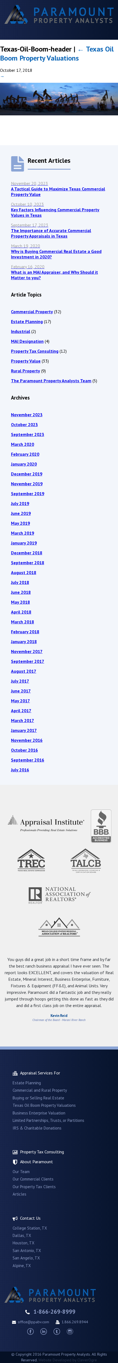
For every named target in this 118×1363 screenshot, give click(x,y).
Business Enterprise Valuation (39, 1113)
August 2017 (23, 671)
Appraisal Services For (40, 1073)
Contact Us (30, 1218)
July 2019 (20, 503)
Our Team (21, 1171)
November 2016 (27, 740)
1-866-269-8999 (54, 1311)
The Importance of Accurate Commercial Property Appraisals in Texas (51, 230)
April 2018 (21, 612)
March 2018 (22, 622)
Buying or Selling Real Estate (38, 1097)
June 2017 (21, 691)
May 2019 (20, 523)
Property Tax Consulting (34, 351)
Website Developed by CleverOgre (67, 1360)
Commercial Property (32, 311)
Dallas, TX (22, 1235)
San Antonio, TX (27, 1250)
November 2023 (27, 414)
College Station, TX (30, 1228)
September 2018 (27, 562)
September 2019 (27, 493)
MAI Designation (27, 341)
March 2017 (22, 720)
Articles (19, 1194)
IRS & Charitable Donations (37, 1128)
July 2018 (20, 582)
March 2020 (22, 444)
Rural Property (25, 370)
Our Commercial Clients (33, 1179)
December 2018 (26, 552)
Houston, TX (23, 1242)
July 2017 (20, 681)
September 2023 (27, 434)
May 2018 (20, 602)
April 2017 (21, 710)
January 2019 (24, 543)
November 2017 (27, 651)
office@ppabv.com (33, 1321)
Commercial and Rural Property (40, 1090)
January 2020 (24, 464)
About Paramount (36, 1161)
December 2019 (26, 474)
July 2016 (20, 769)
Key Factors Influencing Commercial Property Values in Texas (55, 209)
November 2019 (27, 483)
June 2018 (21, 592)
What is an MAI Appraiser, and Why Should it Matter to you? (54, 272)
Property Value (26, 361)
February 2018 (25, 631)
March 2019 (22, 533)
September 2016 (27, 760)
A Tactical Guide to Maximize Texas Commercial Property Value (58, 189)
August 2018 (23, 572)
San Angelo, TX (26, 1258)
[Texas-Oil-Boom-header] (59, 113)
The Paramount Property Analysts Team (51, 380)
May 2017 (20, 700)
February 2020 (25, 454)
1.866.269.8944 (74, 1321)
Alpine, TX (22, 1265)
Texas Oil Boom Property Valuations (57, 53)
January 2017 (24, 730)
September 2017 (27, 661)
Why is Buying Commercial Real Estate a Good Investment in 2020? (56, 251)
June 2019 (21, 513)
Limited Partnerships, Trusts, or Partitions (48, 1120)
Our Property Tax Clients (34, 1186)
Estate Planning (27, 321)
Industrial (20, 331)
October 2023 (24, 424)
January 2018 (24, 641)
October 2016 (24, 750)
